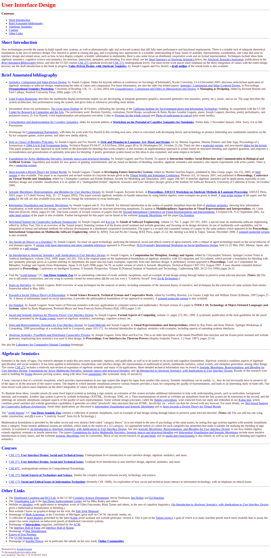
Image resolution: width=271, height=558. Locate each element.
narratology (95, 374)
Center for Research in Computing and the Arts (36, 112)
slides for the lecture (255, 145)
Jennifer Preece (34, 541)
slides (12, 198)
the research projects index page (21, 552)
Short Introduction (19, 20)
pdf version (31, 248)
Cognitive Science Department (91, 497)
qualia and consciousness (180, 435)
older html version (19, 215)
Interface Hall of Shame (60, 527)
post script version (231, 195)
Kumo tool (245, 399)
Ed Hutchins (156, 497)
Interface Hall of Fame (27, 527)
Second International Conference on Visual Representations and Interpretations (169, 211)
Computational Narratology (42, 132)
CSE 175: (47, 481)
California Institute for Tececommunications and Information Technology (175, 108)
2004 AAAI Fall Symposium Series (47, 145)
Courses (13, 30)
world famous (28, 275)
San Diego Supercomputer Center (61, 501)
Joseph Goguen (24, 549)
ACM (76, 524)
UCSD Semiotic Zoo (26, 537)
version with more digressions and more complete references (71, 245)
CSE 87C (14, 468)
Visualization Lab (24, 501)
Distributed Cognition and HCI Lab (35, 497)
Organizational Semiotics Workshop (31, 88)
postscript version (213, 145)
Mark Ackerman (34, 514)
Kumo (28, 374)
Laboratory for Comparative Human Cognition (43, 344)
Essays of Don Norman (22, 534)
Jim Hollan (137, 497)
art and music (148, 435)
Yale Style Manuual (87, 511)
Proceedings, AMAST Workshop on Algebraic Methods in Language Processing (198, 192)
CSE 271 (83, 62)
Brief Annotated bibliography (26, 23)
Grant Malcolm (97, 325)
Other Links (16, 33)
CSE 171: (46, 455)
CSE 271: (46, 461)
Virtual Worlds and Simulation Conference (154, 175)
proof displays (35, 517)
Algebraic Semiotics (20, 26)
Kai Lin (110, 221)
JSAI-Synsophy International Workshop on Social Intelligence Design (177, 245)
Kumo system (47, 318)
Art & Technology (167, 278)
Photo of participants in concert (174, 115)
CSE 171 (118, 62)
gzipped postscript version (254, 231)
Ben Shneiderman (35, 531)
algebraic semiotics (217, 205)
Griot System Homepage (23, 98)
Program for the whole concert (132, 115)
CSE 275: (40, 475)
